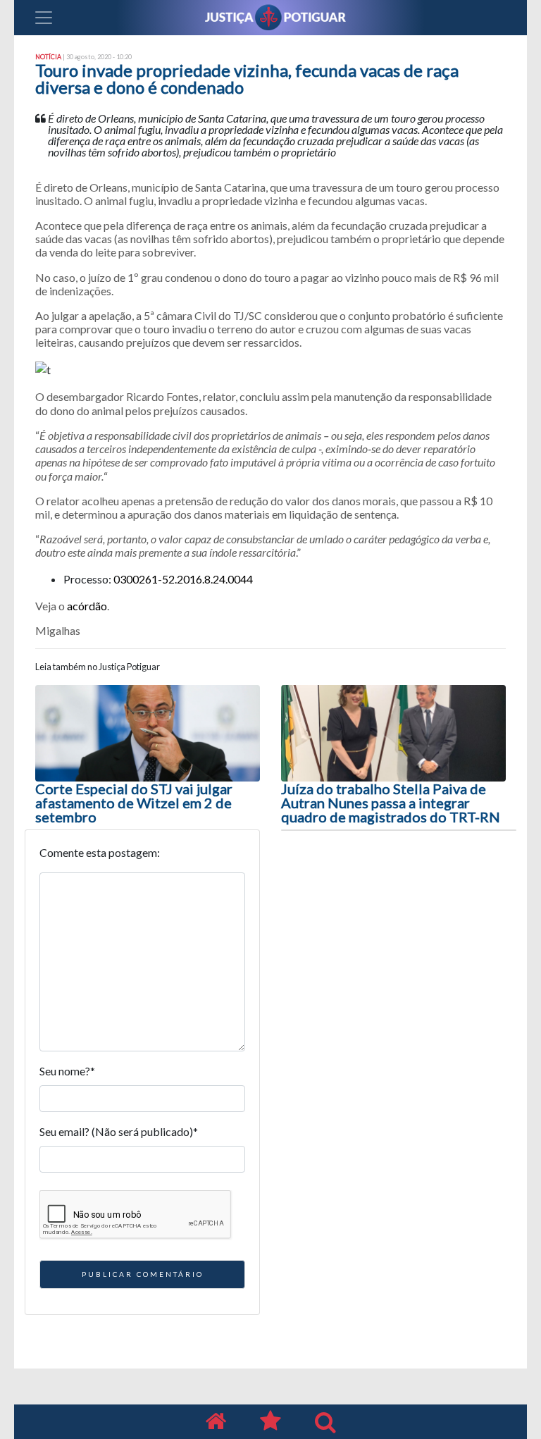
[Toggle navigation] (44, 17)
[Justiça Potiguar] (215, 1421)
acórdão (87, 605)
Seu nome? (67, 1070)
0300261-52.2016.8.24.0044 (183, 579)
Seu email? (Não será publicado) (118, 1131)
